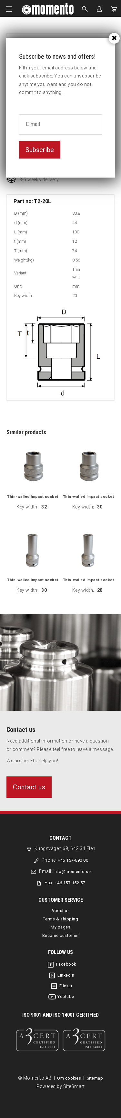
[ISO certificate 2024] (60, 1039)
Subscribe (39, 150)
